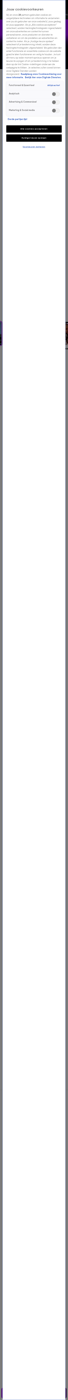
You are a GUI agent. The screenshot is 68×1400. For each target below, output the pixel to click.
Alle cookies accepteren (33, 129)
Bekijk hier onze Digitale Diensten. (43, 77)
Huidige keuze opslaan (34, 138)
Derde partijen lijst (17, 119)
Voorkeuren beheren (34, 147)
